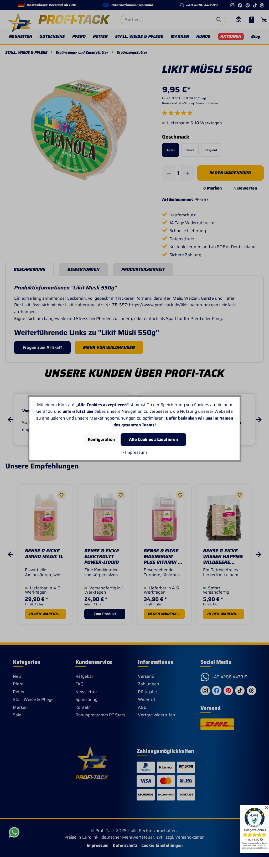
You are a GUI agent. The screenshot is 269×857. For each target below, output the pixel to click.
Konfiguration (101, 439)
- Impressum (134, 452)
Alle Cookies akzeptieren (153, 439)
